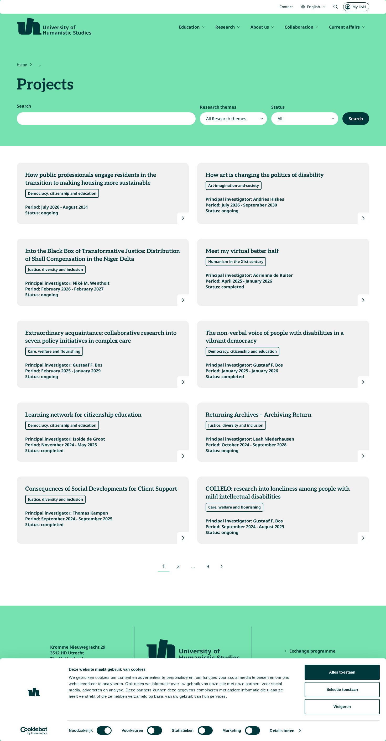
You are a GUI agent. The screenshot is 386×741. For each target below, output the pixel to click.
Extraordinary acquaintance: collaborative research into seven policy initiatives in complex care (100, 337)
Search (24, 106)
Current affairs (344, 27)
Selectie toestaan (342, 689)
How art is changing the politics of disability (265, 175)
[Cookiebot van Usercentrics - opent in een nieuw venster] (34, 731)
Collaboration (299, 27)
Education (189, 27)
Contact (286, 6)
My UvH (359, 6)
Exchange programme (313, 651)
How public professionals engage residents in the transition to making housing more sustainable (90, 179)
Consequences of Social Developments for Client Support (101, 488)
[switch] (154, 730)
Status (278, 107)
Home (22, 64)
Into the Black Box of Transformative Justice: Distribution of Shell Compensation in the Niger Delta (102, 255)
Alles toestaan (342, 672)
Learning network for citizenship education (84, 414)
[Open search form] (335, 6)
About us (260, 27)
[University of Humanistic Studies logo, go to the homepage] (54, 26)
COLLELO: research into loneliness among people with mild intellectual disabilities (278, 492)
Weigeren (342, 706)
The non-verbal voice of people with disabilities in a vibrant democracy (275, 337)
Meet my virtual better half (242, 251)
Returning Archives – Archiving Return (258, 414)
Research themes (218, 107)
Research (225, 27)
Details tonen (282, 730)
